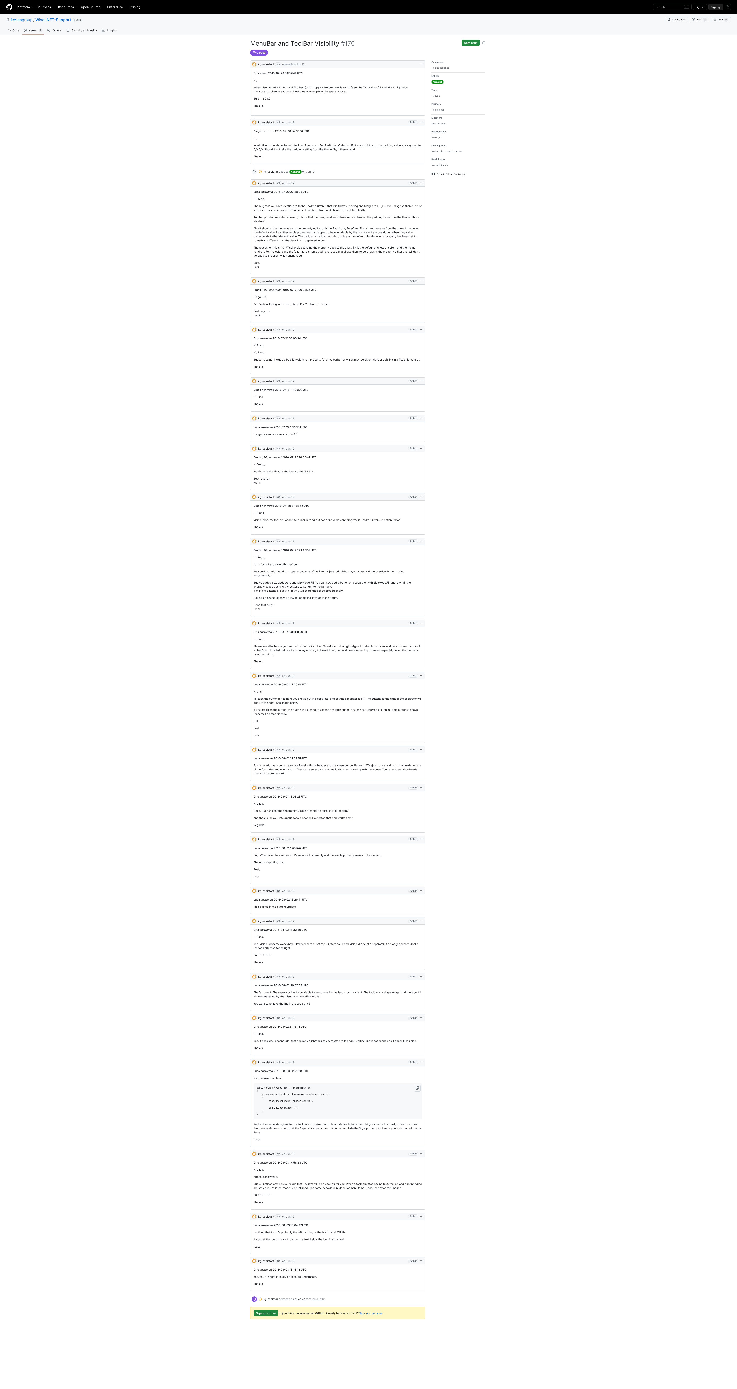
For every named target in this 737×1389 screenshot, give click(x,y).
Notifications (679, 19)
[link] (269, 172)
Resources (66, 7)
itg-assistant (266, 64)
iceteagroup (21, 19)
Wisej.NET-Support (53, 19)
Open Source (90, 7)
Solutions (44, 7)
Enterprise (115, 7)
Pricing (135, 7)
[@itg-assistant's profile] (254, 64)
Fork (701, 19)
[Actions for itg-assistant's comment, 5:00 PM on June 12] (421, 976)
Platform (23, 7)
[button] (417, 1088)
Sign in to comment (371, 1313)
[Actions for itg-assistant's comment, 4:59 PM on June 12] (421, 122)
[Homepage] (9, 7)
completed (305, 1299)
